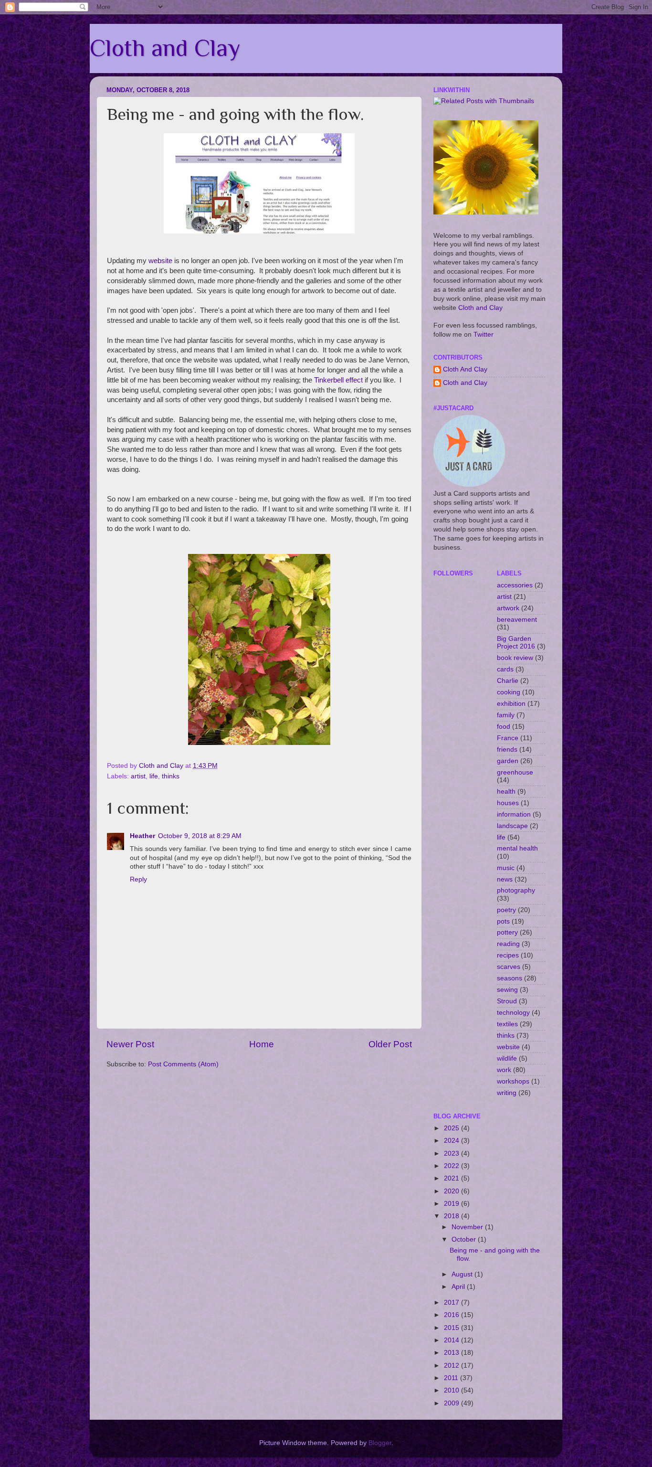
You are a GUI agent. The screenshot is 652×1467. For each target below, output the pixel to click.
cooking (508, 692)
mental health (517, 848)
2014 (452, 1340)
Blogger (379, 1442)
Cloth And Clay (465, 369)
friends (507, 749)
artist (138, 776)
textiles (507, 1024)
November (468, 1227)
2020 (452, 1191)
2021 (452, 1178)
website (160, 261)
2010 (452, 1390)
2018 (452, 1216)
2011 (452, 1378)
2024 (452, 1140)
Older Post (390, 1044)
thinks (170, 776)
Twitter (483, 334)
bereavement (517, 619)
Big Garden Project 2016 (516, 642)
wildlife (507, 1058)
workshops (513, 1081)
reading (508, 943)
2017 (452, 1302)
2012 (452, 1365)
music (506, 868)
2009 (452, 1403)
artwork (508, 608)
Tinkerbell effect (338, 380)
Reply (138, 879)
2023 (452, 1153)
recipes (508, 955)
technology (513, 1012)
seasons (509, 978)
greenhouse (515, 772)
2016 (452, 1314)
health (506, 791)
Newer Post (130, 1044)
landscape (512, 825)
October (465, 1239)
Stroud (507, 1001)
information (514, 814)
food (503, 726)
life (153, 776)
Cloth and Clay (165, 47)
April (459, 1286)
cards (505, 669)
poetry (506, 910)
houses (508, 803)
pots (503, 921)
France (507, 738)
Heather (142, 836)
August (463, 1274)
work (504, 1070)
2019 (452, 1203)
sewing (507, 989)
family (506, 715)
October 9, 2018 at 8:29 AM (200, 836)
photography (516, 890)
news (505, 879)
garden (507, 761)
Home (261, 1044)
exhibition (511, 703)
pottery (507, 932)
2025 (452, 1128)
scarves (508, 966)
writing (506, 1092)
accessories (515, 585)
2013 (452, 1352)
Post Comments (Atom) (183, 1064)
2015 (452, 1327)
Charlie (507, 680)
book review (515, 657)
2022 (452, 1165)
